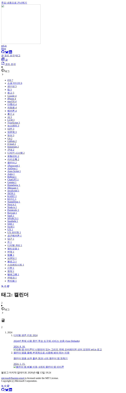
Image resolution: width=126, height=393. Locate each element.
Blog (3, 48)
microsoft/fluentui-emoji (13, 378)
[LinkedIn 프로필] (10, 52)
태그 (17, 55)
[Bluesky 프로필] (7, 52)
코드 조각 (9, 55)
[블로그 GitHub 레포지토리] (6, 286)
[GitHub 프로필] (3, 52)
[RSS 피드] (2, 286)
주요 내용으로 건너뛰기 (14, 2)
